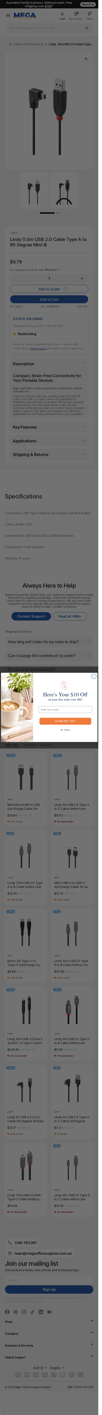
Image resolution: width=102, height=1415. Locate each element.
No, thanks (65, 730)
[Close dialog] (93, 676)
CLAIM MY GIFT (65, 721)
